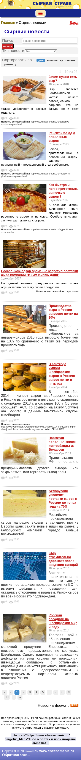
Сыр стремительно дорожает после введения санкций (63, 558)
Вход (74, 22)
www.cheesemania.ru (56, 751)
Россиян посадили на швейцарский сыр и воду (63, 621)
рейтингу (10, 64)
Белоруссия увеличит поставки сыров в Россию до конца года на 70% (63, 498)
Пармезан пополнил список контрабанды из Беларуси (62, 443)
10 (6, 697)
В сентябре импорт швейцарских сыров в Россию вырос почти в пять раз (62, 373)
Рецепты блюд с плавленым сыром (62, 136)
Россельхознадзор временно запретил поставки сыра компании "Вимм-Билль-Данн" (39, 273)
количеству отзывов (61, 60)
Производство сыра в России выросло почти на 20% (63, 311)
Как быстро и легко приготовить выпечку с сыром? (63, 190)
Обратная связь (16, 755)
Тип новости (13, 50)
